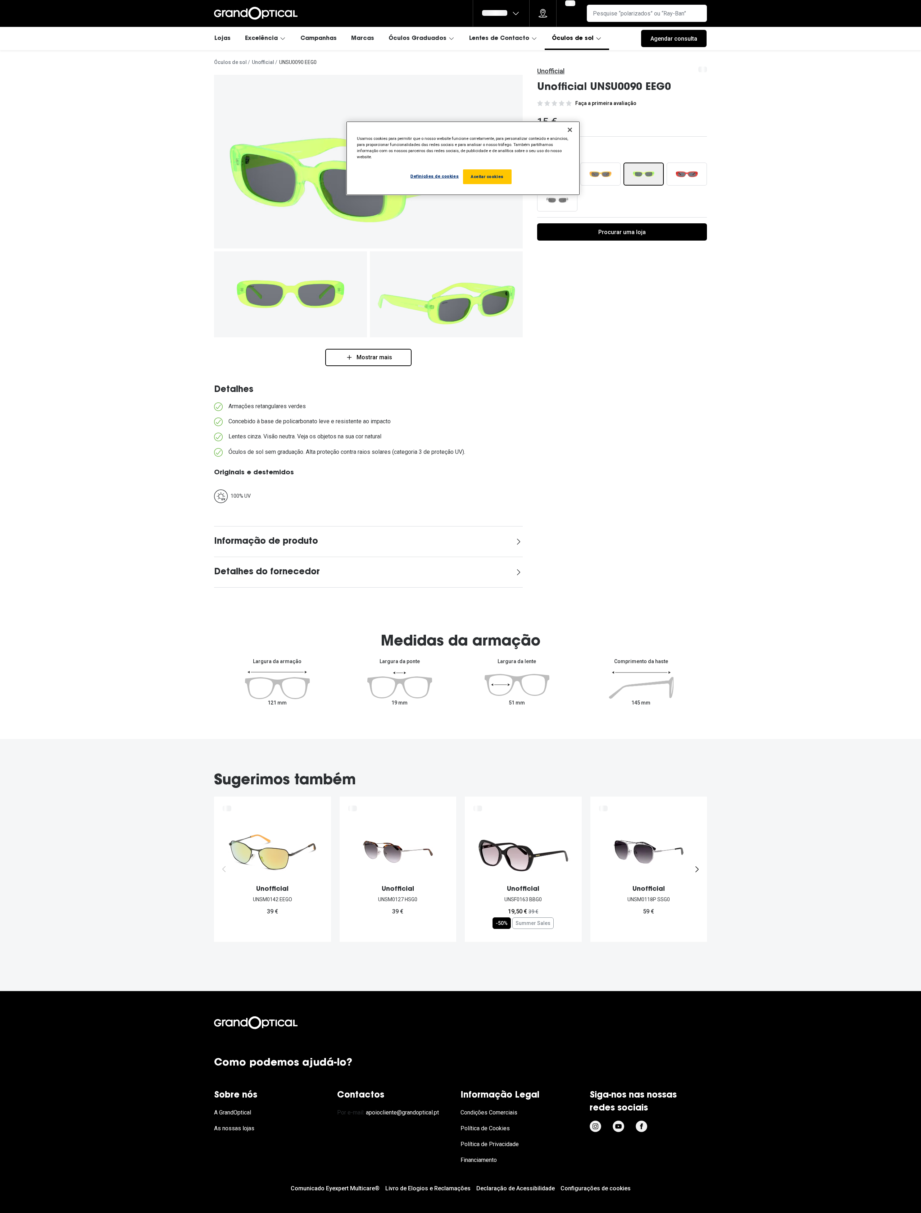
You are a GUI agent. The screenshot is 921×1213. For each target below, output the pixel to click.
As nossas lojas (234, 1128)
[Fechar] (570, 130)
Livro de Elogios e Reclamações (428, 1188)
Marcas (362, 38)
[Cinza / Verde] (643, 174)
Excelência (261, 38)
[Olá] (501, 13)
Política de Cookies (485, 1128)
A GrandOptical (232, 1112)
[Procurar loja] (543, 13)
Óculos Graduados (417, 38)
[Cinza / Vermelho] (687, 174)
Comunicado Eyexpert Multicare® (335, 1188)
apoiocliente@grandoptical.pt (402, 1112)
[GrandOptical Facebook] (641, 1126)
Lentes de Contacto (499, 38)
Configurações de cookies (596, 1188)
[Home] (256, 13)
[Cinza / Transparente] (557, 199)
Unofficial (263, 62)
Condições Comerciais (488, 1112)
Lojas (222, 38)
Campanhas (318, 38)
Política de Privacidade (489, 1144)
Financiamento (478, 1160)
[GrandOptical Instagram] (595, 1126)
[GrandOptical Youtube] (618, 1126)
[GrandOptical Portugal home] (268, 1023)
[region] (463, 158)
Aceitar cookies (487, 176)
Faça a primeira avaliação (605, 103)
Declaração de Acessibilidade (515, 1188)
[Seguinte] (697, 869)
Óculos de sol (573, 38)
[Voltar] (224, 869)
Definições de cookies (434, 176)
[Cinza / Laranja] (600, 174)
